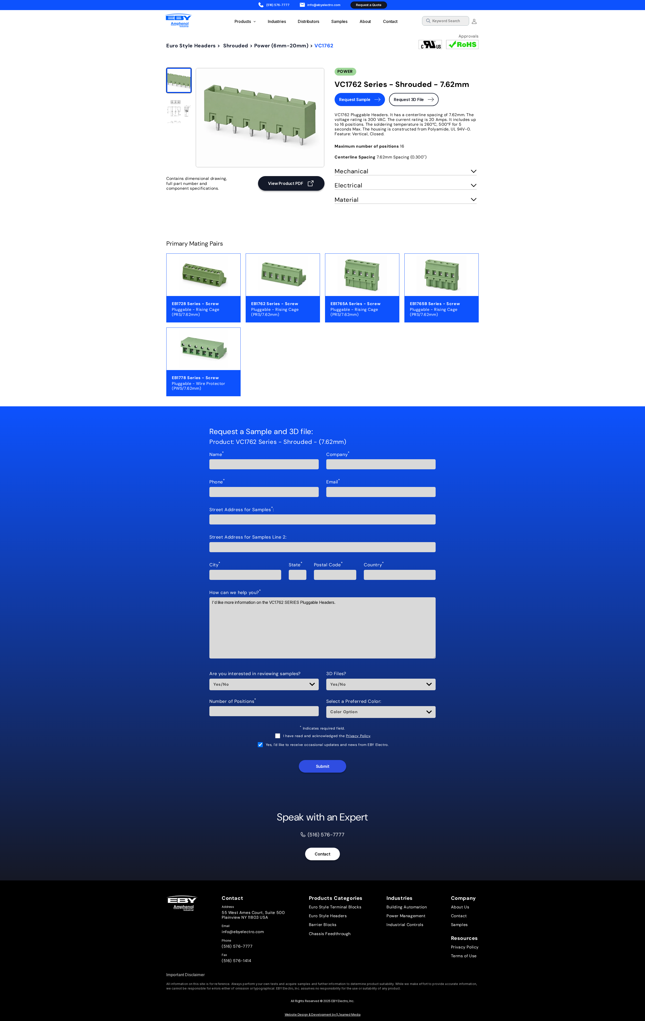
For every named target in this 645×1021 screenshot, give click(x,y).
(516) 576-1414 (236, 960)
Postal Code (328, 565)
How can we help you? (235, 593)
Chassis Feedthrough (330, 933)
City (214, 565)
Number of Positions (232, 701)
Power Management (406, 915)
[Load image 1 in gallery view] (178, 80)
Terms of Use (464, 956)
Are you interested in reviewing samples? (255, 674)
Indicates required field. (322, 728)
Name (216, 454)
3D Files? (336, 674)
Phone (217, 482)
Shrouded (235, 45)
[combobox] (445, 21)
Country (374, 565)
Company (338, 454)
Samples (459, 924)
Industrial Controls (404, 924)
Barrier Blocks (323, 924)
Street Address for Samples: (241, 510)
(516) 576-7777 (237, 946)
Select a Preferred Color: (353, 701)
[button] (406, 172)
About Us (460, 907)
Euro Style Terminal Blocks (335, 907)
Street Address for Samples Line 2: (247, 537)
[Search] (463, 21)
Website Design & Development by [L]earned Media (323, 1014)
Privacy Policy (358, 736)
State (296, 565)
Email (333, 482)
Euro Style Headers (191, 45)
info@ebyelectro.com (243, 931)
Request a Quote (368, 5)
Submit (322, 766)
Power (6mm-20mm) (281, 45)
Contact (322, 854)
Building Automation (406, 907)
